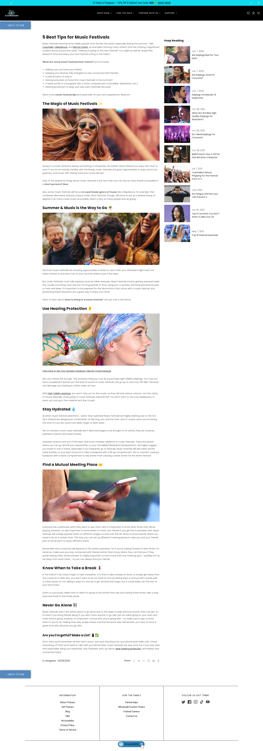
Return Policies (67, 702)
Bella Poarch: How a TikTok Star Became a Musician (206, 156)
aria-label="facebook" (189, 702)
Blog (67, 711)
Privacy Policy (67, 725)
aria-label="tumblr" (201, 702)
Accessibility (67, 720)
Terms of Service (67, 729)
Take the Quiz (124, 13)
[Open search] (248, 13)
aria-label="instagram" (195, 702)
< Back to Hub (15, 25)
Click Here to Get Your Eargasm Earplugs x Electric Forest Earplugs (76, 371)
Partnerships (131, 702)
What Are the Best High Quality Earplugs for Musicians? (204, 116)
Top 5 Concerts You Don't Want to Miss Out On (205, 215)
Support (170, 13)
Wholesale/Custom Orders (131, 707)
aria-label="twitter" (183, 702)
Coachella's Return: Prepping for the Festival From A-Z (205, 175)
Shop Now (103, 13)
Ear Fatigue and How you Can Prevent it (205, 195)
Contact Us (131, 716)
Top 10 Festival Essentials (205, 235)
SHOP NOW (164, 2)
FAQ (68, 716)
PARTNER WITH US (148, 13)
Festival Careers (132, 711)
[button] (251, 3)
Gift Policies (68, 707)
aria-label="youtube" (208, 702)
